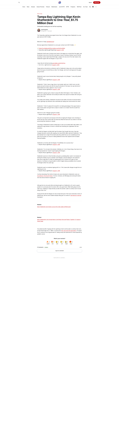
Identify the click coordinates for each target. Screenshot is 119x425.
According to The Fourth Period (45, 175)
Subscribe (96, 2)
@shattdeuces (50, 41)
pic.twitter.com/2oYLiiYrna (59, 63)
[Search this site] (19, 2)
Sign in (90, 2)
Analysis (33, 6)
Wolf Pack (79, 6)
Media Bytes (54, 6)
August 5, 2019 (60, 50)
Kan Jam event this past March (69, 230)
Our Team (85, 6)
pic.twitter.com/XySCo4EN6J (58, 48)
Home (23, 6)
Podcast (48, 6)
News (28, 6)
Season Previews (40, 6)
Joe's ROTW (62, 6)
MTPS (67, 6)
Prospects (73, 6)
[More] (96, 7)
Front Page (39, 13)
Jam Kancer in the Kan (75, 195)
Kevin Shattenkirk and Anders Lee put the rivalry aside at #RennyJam (54, 206)
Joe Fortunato (44, 29)
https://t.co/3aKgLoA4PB (45, 48)
